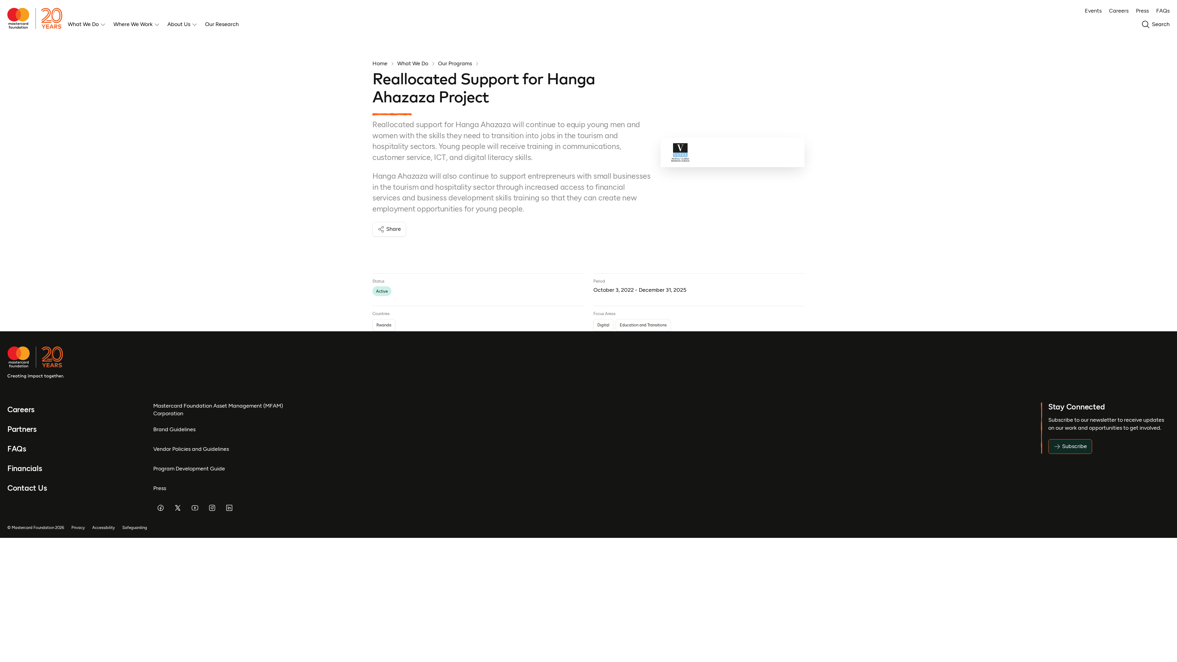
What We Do (83, 24)
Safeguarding (134, 527)
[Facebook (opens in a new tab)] (160, 507)
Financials (24, 468)
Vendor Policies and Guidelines (191, 449)
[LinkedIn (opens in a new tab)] (229, 507)
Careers (1119, 10)
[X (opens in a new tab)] (177, 507)
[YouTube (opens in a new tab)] (195, 507)
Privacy (78, 527)
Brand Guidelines (174, 429)
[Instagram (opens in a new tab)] (212, 507)
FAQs (1163, 10)
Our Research (222, 24)
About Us (178, 24)
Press (1142, 10)
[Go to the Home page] (37, 18)
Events (1093, 10)
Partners (22, 429)
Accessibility (103, 527)
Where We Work (133, 24)
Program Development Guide (189, 468)
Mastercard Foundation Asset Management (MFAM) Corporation (218, 409)
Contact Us (27, 488)
